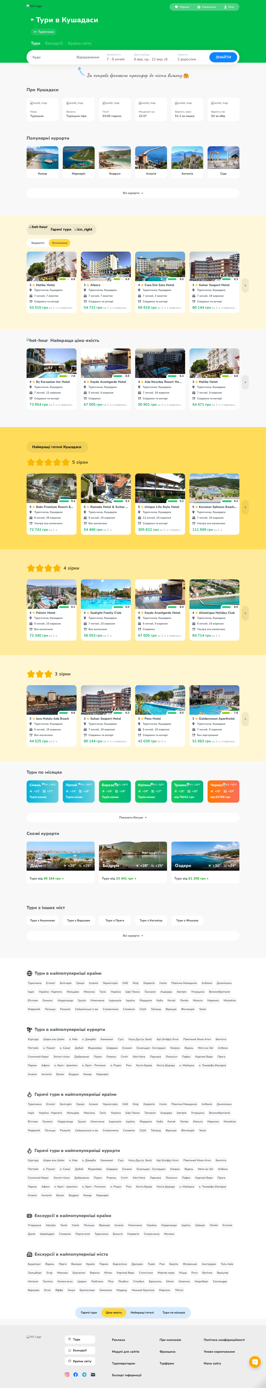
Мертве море (166, 1273)
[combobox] (207, 7)
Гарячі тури (89, 1313)
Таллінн (48, 1281)
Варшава (33, 1290)
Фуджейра (95, 1048)
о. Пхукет (49, 1048)
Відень (189, 1048)
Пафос (186, 1056)
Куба (160, 1000)
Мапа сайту (212, 1363)
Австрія (181, 992)
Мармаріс (102, 1074)
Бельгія (118, 1234)
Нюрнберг (201, 1281)
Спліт (124, 1056)
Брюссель (155, 1281)
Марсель (164, 1290)
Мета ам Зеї (205, 1048)
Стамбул (138, 1281)
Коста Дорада (166, 1065)
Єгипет (50, 983)
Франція (171, 1009)
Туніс (103, 992)
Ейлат (170, 1281)
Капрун (175, 1048)
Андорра (166, 992)
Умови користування (219, 1352)
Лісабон (123, 1281)
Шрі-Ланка (132, 992)
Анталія (46, 1074)
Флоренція (190, 1264)
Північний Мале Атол (197, 1039)
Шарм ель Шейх (53, 1039)
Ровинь (111, 1056)
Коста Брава (144, 1065)
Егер (49, 1273)
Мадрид (122, 1290)
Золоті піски (62, 1056)
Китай (171, 1000)
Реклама (118, 1340)
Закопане (105, 1290)
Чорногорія (110, 983)
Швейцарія (47, 1234)
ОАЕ (125, 983)
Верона (95, 1273)
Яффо (59, 1290)
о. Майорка (187, 1065)
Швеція (200, 1225)
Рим (128, 1065)
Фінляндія (187, 1009)
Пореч (98, 1056)
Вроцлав (222, 1273)
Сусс (121, 1039)
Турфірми (167, 1363)
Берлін (173, 1264)
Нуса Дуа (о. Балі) (140, 1039)
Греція (80, 983)
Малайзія (230, 1000)
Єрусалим (79, 1273)
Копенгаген (65, 1281)
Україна (116, 992)
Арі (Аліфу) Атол (168, 1039)
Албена (223, 1048)
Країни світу (80, 43)
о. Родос (115, 1065)
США (143, 1009)
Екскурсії (80, 1350)
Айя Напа (139, 1056)
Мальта (198, 1000)
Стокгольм (146, 1273)
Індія (31, 992)
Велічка (207, 1273)
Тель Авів (227, 1264)
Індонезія (115, 1000)
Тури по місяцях (173, 1313)
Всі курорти (131, 193)
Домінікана (224, 983)
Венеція (76, 1264)
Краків (90, 1264)
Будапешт (34, 1264)
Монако (169, 1234)
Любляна (97, 1281)
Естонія (227, 1225)
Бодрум (74, 1074)
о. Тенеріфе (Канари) (212, 1065)
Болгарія (65, 983)
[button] (207, 7)
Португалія (82, 1234)
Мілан (108, 1273)
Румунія (65, 1009)
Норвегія (133, 1234)
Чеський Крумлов (143, 1290)
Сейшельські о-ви (86, 1009)
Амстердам (209, 1264)
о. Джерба (89, 1039)
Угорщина (197, 992)
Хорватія (149, 983)
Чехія (202, 1009)
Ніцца (183, 1273)
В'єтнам (33, 1000)
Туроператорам (123, 1363)
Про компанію (170, 1340)
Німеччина (97, 1000)
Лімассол (171, 1056)
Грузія (82, 1000)
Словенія (129, 1009)
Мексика (89, 992)
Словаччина (110, 1009)
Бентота (221, 1039)
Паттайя (33, 1048)
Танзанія (150, 992)
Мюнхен (62, 1273)
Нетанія (33, 1281)
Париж (32, 1065)
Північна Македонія (184, 983)
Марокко (213, 1000)
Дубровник (81, 1056)
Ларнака (155, 1056)
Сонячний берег (38, 1056)
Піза (110, 1281)
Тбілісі (179, 1290)
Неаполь (184, 1281)
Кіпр (136, 983)
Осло (47, 1290)
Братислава (87, 1290)
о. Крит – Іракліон (65, 1065)
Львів (151, 1264)
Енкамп (127, 1048)
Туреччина (46, 32)
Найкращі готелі (142, 1313)
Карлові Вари (204, 1056)
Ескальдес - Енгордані (151, 1048)
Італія (163, 983)
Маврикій (34, 1009)
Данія (31, 1234)
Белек (60, 1074)
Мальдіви (73, 992)
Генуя (71, 1290)
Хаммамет (106, 1039)
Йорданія (146, 1000)
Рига (194, 1273)
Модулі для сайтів (125, 1352)
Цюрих (81, 1281)
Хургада (33, 1039)
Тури (35, 43)
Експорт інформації (127, 1375)
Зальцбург (35, 1273)
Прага (221, 1056)
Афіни (45, 1065)
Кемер (87, 1074)
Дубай (79, 1048)
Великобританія (219, 992)
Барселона (120, 1264)
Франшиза (168, 1352)
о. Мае (73, 1039)
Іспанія (93, 983)
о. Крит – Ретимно (94, 1065)
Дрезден (137, 1264)
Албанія (207, 983)
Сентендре (220, 1281)
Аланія (32, 1074)
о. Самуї (65, 1048)
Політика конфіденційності (224, 1340)
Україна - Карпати (50, 992)
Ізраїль (130, 1000)
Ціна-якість (114, 1313)
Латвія (184, 1000)
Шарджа (112, 1048)
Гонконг (48, 1000)
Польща (50, 1009)
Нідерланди (65, 1000)
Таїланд (156, 1009)
